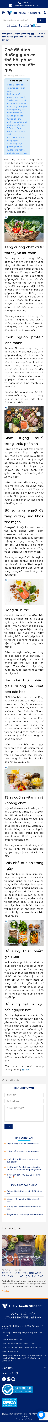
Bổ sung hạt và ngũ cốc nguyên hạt (17, 151)
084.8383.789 (27, 3)
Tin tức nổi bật (24, 1138)
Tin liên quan (11, 1228)
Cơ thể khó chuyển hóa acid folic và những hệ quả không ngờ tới (22, 1275)
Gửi (8, 1126)
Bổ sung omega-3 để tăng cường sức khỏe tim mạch (17, 109)
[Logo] (24, 13)
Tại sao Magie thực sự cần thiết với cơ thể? (24, 1192)
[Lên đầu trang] (44, 1404)
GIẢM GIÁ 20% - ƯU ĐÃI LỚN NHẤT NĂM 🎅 (23, 1176)
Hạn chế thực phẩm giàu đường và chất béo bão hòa (17, 122)
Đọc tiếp (5, 1291)
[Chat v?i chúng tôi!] (41, 1415)
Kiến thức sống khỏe (24, 1185)
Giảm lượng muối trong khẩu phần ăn (16, 102)
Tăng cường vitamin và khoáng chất (16, 131)
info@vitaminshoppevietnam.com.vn (27, 5)
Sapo (30, 1419)
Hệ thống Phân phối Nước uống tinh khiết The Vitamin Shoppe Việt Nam (24, 1168)
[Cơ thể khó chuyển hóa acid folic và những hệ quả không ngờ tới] (24, 1250)
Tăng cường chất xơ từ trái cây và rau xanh (16, 88)
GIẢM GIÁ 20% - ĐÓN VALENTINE (23, 1151)
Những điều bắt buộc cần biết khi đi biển (24, 1208)
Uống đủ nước (16, 116)
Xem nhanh (16, 81)
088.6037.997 (29, 1343)
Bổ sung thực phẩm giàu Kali (14, 145)
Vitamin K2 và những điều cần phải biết (23, 1200)
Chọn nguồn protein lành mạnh (16, 95)
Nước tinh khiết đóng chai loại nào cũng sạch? (23, 1160)
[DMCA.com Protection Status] (9, 1402)
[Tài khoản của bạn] (4, 12)
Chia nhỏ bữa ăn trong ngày (16, 139)
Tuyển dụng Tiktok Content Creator (23, 1144)
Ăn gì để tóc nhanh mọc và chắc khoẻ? (25, 1214)
